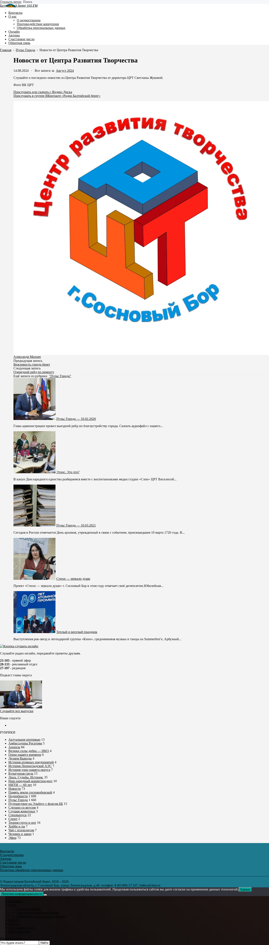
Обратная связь (19, 931)
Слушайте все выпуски (16, 711)
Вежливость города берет (31, 364)
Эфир (12, 837)
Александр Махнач (27, 356)
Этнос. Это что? (67, 472)
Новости (14, 788)
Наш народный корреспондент (30, 781)
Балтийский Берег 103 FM (19, 5)
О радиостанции (29, 909)
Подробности (18, 796)
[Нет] (45, 894)
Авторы (14, 924)
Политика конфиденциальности (22, 893)
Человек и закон (20, 834)
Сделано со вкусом (22, 807)
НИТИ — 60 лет (20, 785)
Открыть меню (10, 2)
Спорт (12, 819)
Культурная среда (20, 773)
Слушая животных (21, 811)
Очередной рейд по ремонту (33, 372)
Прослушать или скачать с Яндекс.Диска (42, 92)
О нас (12, 905)
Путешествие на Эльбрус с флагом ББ (35, 804)
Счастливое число (21, 927)
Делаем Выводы (20, 758)
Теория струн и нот (22, 822)
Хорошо (245, 889)
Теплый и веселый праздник (76, 632)
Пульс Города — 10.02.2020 (76, 419)
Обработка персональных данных (41, 916)
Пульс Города (18, 800)
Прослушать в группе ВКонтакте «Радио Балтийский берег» (56, 96)
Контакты (15, 901)
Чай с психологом (21, 830)
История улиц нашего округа (29, 770)
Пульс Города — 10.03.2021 (76, 525)
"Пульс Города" (60, 376)
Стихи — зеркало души (73, 578)
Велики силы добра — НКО (28, 751)
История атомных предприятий (31, 762)
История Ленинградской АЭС (30, 766)
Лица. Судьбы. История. (25, 777)
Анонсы (14, 747)
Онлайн (14, 920)
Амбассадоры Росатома (25, 743)
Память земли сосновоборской (30, 792)
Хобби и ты (16, 826)
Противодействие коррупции (38, 912)
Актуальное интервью (24, 739)
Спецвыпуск (17, 815)
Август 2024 (65, 70)
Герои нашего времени (24, 754)
